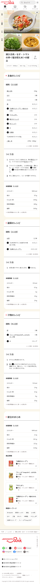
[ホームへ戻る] (7, 2)
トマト (9, 100)
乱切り (26, 162)
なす (8, 95)
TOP (2, 532)
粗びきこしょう (14, 119)
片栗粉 (12, 132)
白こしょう (13, 124)
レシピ (10, 532)
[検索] (22, 2)
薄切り (33, 160)
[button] (27, 2)
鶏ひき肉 (9, 91)
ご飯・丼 (9, 141)
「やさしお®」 (14, 115)
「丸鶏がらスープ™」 (16, 249)
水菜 (8, 238)
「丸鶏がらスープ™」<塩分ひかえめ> (19, 109)
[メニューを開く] (37, 2)
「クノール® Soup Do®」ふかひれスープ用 (20, 336)
